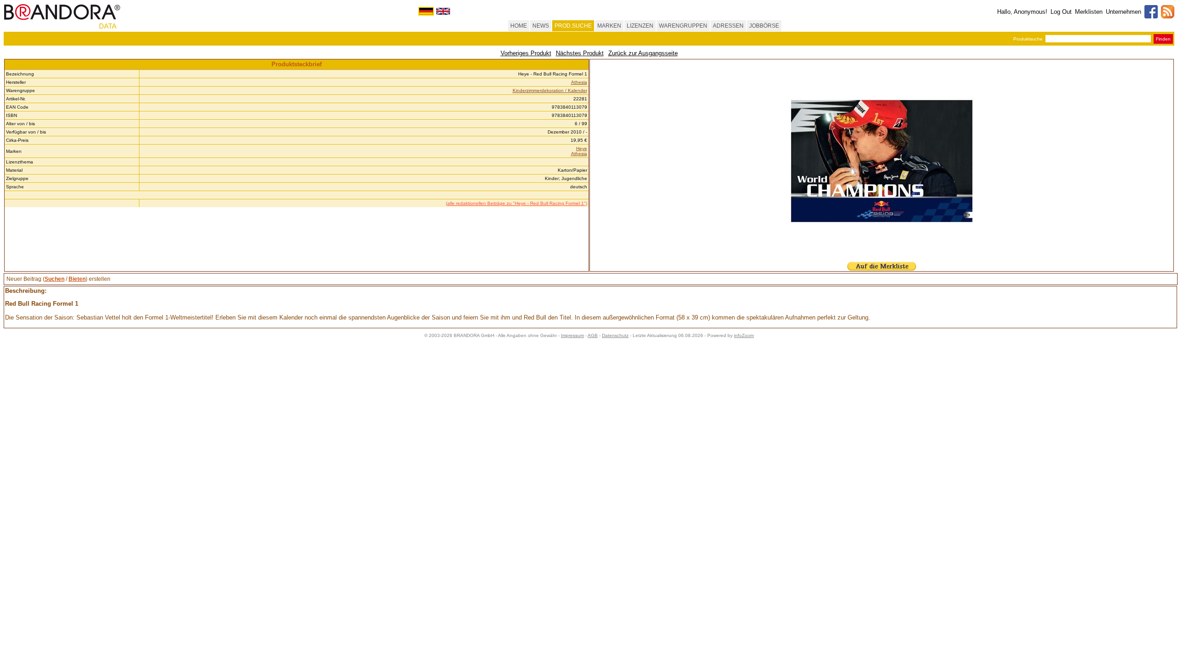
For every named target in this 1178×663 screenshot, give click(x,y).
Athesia (579, 82)
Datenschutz (615, 335)
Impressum (572, 335)
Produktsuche (1028, 38)
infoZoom (744, 335)
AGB (593, 335)
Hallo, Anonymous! (1022, 11)
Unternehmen (1123, 11)
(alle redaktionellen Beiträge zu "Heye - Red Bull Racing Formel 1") (516, 203)
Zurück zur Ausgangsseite (643, 53)
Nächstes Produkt (580, 53)
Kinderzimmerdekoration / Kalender (550, 90)
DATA (107, 26)
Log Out (1061, 11)
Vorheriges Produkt (526, 53)
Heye (581, 148)
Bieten (77, 279)
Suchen (54, 279)
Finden (1163, 38)
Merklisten (1089, 11)
